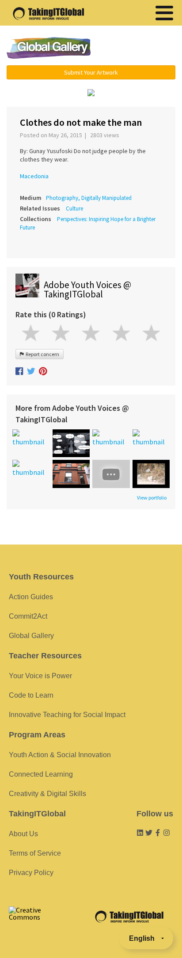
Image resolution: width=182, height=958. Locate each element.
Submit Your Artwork (91, 72)
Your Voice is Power (40, 676)
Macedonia (34, 176)
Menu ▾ (139, 48)
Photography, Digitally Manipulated (89, 198)
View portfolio (152, 497)
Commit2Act (28, 616)
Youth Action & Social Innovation (60, 755)
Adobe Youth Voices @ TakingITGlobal (87, 289)
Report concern (41, 354)
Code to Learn (31, 695)
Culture (74, 208)
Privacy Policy (31, 872)
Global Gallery (49, 48)
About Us (23, 834)
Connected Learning (41, 774)
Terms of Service (35, 853)
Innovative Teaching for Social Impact (67, 714)
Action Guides (31, 597)
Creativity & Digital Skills (47, 793)
